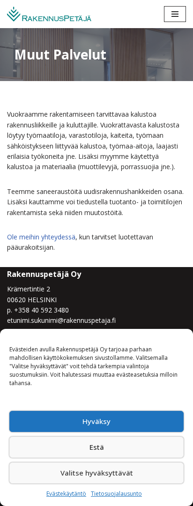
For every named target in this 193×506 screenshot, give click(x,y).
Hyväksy (96, 421)
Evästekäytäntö (66, 494)
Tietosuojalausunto (116, 494)
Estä (96, 447)
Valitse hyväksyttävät (96, 472)
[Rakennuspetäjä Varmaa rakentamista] (49, 14)
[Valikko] (175, 14)
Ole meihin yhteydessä (41, 236)
